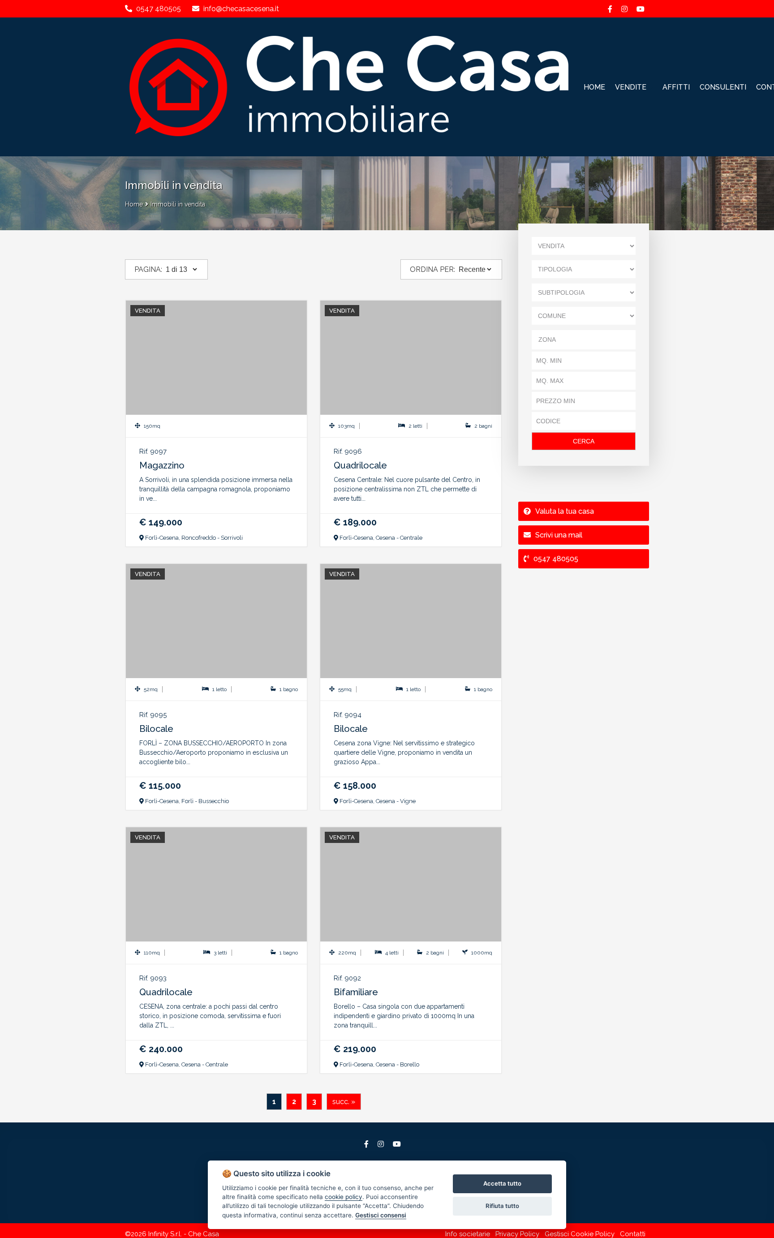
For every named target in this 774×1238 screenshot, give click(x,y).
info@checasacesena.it (240, 8)
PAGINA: (148, 269)
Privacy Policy (517, 1234)
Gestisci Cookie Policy (580, 1234)
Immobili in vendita (177, 204)
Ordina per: (432, 269)
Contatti (632, 1234)
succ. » (343, 1101)
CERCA (583, 441)
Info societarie (467, 1234)
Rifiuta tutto (502, 1205)
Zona (547, 339)
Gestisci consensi (380, 1215)
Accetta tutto (502, 1183)
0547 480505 (158, 8)
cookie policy (343, 1196)
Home (134, 204)
